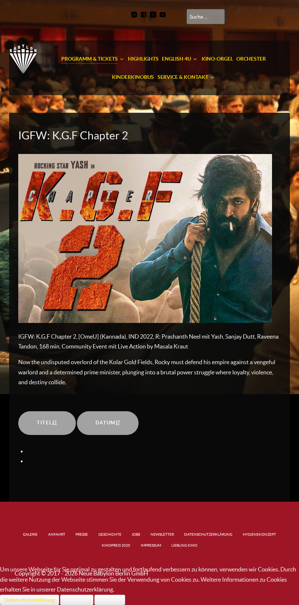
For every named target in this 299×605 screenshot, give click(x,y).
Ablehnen (110, 600)
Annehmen (77, 600)
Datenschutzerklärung (29, 600)
